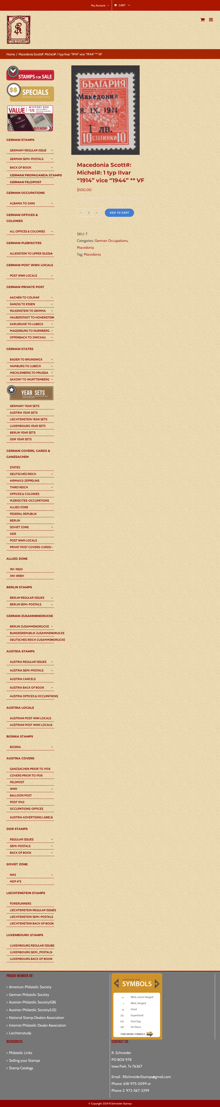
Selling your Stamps (24, 1060)
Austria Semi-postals (26, 670)
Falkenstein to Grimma (28, 311)
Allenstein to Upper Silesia (31, 253)
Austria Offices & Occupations (32, 696)
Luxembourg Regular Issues (32, 945)
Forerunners (20, 903)
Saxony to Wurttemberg (29, 379)
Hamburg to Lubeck (25, 366)
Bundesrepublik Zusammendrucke (32, 633)
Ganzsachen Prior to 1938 (30, 769)
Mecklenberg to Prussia (29, 373)
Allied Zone (19, 507)
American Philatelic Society (30, 987)
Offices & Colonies (24, 494)
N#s (13, 875)
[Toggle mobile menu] (211, 19)
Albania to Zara (22, 203)
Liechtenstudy (20, 1033)
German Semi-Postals (26, 159)
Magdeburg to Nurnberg (29, 331)
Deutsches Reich (23, 474)
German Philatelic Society (29, 994)
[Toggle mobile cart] (202, 19)
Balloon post (21, 795)
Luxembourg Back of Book (31, 959)
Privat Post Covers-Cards (30, 547)
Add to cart (119, 212)
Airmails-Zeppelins (24, 481)
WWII (13, 789)
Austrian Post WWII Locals (31, 725)
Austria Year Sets (24, 413)
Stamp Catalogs (21, 1068)
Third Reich (19, 487)
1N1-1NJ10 (16, 569)
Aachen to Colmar (24, 297)
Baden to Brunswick (26, 359)
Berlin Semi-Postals (25, 604)
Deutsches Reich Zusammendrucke (32, 640)
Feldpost (17, 782)
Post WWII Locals (23, 276)
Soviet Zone (19, 527)
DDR (13, 534)
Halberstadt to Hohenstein (32, 317)
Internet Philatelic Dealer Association (37, 1025)
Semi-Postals (20, 846)
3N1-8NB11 (17, 576)
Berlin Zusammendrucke (29, 626)
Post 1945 (17, 802)
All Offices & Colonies (27, 231)
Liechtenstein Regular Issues (32, 910)
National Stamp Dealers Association (36, 1017)
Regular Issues (22, 839)
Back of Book (20, 167)
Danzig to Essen (22, 304)
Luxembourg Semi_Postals (31, 952)
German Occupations (111, 240)
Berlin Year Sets (22, 432)
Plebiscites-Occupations (29, 500)
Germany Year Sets (24, 406)
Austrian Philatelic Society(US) (32, 1010)
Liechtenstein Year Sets (28, 419)
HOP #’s (15, 881)
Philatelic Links (20, 1053)
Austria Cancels (23, 679)
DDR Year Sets (21, 439)
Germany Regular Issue (28, 150)
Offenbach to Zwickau (28, 337)
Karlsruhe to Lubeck (26, 324)
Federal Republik (23, 514)
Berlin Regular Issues (27, 598)
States (15, 467)
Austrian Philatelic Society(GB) (32, 1002)
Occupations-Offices (26, 809)
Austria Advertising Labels (31, 817)
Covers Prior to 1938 (26, 775)
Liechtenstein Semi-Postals (31, 917)
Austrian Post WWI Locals (30, 718)
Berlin (15, 520)
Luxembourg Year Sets (28, 426)
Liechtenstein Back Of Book (32, 923)
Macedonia (85, 247)
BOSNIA (15, 747)
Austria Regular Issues (28, 662)
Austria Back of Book (27, 687)
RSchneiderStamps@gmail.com (147, 1077)
